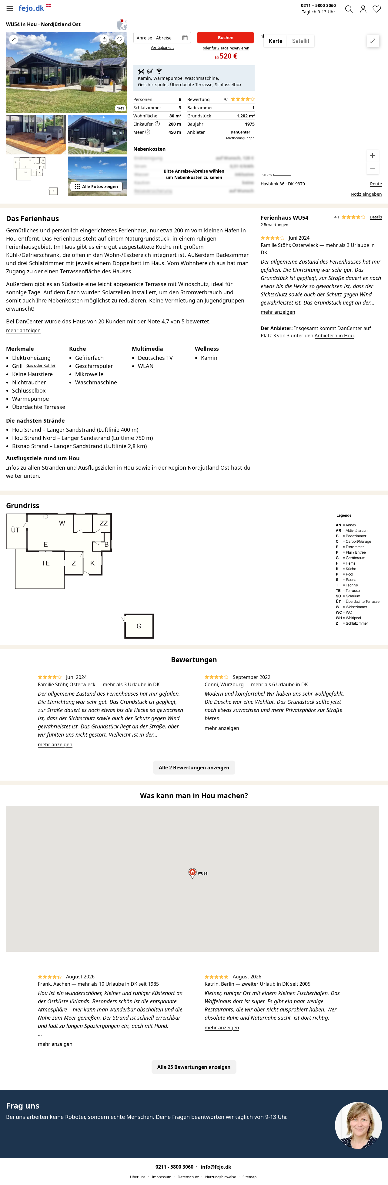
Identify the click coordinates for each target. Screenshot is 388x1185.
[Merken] (119, 39)
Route (376, 184)
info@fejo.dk (216, 1166)
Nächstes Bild (119, 76)
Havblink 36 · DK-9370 (283, 184)
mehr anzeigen (278, 312)
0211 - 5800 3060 (175, 1166)
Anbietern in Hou (334, 335)
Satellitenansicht (321, 105)
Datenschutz (188, 1177)
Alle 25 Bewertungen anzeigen (194, 1067)
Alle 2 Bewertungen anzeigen (194, 767)
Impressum (161, 1177)
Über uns (138, 1177)
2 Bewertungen (274, 224)
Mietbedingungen (240, 138)
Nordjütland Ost (208, 467)
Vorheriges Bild (13, 76)
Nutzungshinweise (220, 1177)
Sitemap (249, 1177)
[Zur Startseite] (35, 7)
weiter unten (22, 475)
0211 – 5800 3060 (318, 5)
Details (376, 217)
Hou (128, 467)
